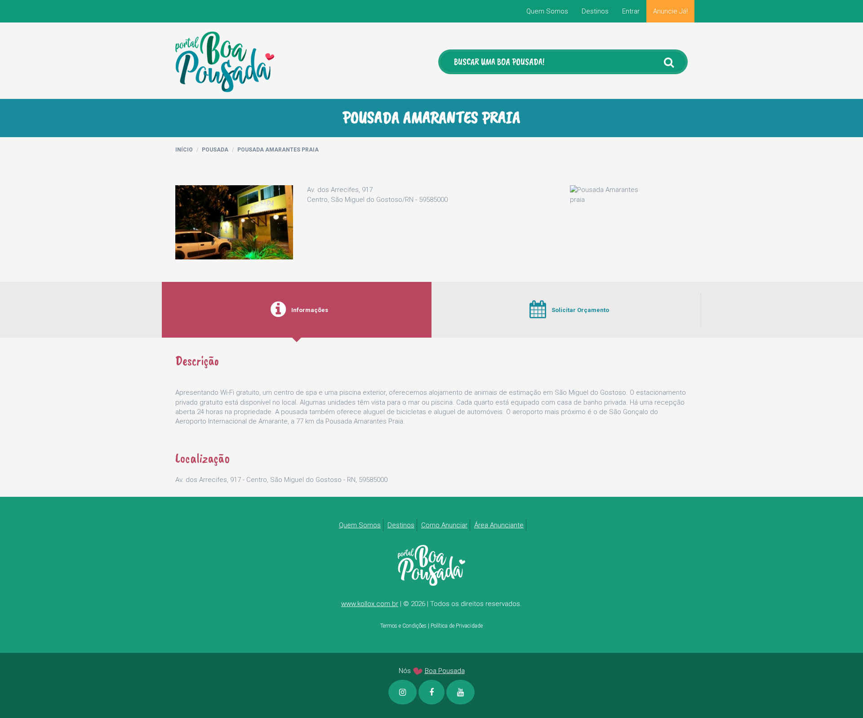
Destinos (595, 11)
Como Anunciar (444, 525)
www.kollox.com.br (369, 604)
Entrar (631, 11)
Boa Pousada (445, 671)
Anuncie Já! (670, 11)
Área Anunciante (499, 525)
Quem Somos (547, 11)
